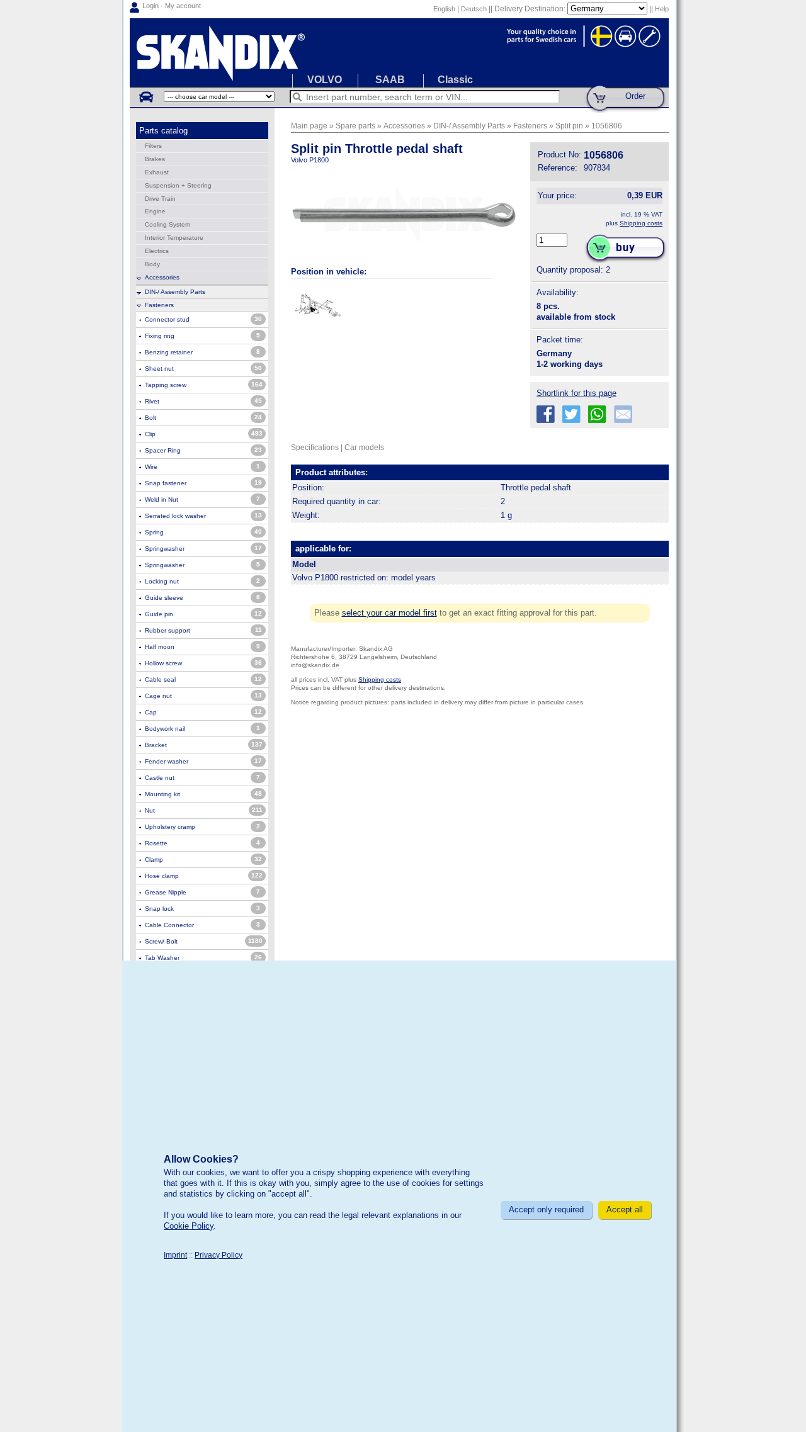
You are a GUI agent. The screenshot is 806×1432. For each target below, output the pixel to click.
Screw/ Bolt (161, 941)
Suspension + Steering (178, 185)
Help (662, 9)
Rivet (152, 401)
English (444, 9)
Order (635, 96)
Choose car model (145, 96)
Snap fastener (165, 483)
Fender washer (166, 761)
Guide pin (159, 614)
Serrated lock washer (175, 515)
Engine (155, 211)
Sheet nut (159, 368)
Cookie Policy (188, 1226)
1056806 (606, 125)
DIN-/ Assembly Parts (175, 291)
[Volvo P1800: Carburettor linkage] (317, 307)
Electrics (157, 250)
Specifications (315, 447)
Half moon (159, 646)
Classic (455, 79)
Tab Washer (162, 957)
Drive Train (160, 198)
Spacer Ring (163, 450)
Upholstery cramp (170, 826)
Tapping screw (165, 384)
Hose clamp (162, 875)
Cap (151, 712)
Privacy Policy (218, 1255)
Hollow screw (163, 663)
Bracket (156, 744)
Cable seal (160, 679)
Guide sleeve (164, 597)
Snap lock (159, 908)
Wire (151, 466)
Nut (150, 810)
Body (152, 264)
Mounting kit (162, 794)
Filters (153, 145)
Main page (309, 125)
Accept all (624, 1209)
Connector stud (167, 319)
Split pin (569, 125)
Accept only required (546, 1209)
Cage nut (158, 695)
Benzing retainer (169, 352)
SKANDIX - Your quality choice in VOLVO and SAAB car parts (399, 52)
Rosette (156, 843)
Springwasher (164, 548)
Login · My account (171, 5)
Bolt (150, 417)
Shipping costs (641, 223)
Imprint (175, 1255)
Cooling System (167, 224)
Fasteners (159, 305)
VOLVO (324, 79)
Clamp (154, 859)
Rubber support (167, 630)
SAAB (390, 79)
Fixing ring (159, 335)
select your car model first (389, 612)
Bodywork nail (165, 728)
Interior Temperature (174, 237)
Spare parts (355, 125)
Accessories (162, 277)
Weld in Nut (161, 499)
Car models (364, 447)
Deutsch (474, 9)
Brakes (155, 158)
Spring (154, 532)
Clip (150, 434)
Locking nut (162, 581)
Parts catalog (163, 130)
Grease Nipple (165, 892)
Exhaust (157, 172)
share (545, 414)
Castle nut (159, 777)
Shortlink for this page (576, 393)
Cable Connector (169, 925)
